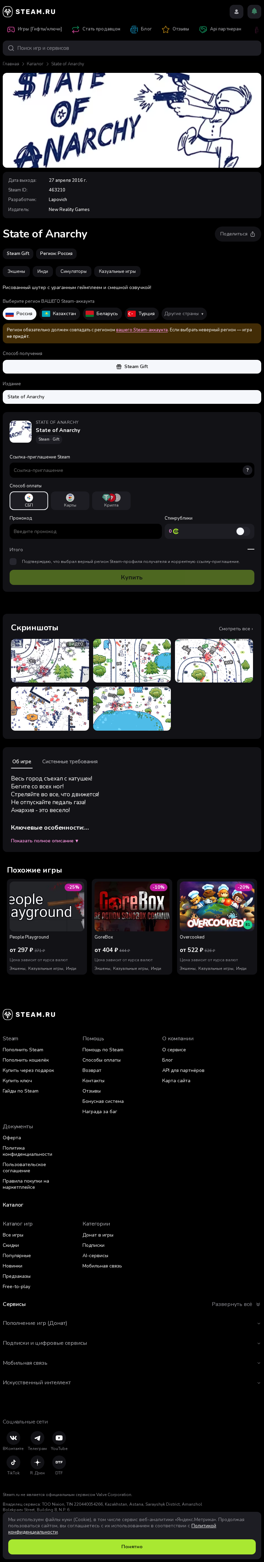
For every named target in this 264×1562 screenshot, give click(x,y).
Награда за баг (99, 1111)
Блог (167, 1060)
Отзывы (91, 1091)
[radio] (29, 500)
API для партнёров (183, 1070)
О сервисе (174, 1049)
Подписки (93, 1245)
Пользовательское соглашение (24, 1167)
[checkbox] (13, 561)
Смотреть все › (236, 629)
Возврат (91, 1070)
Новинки (12, 1266)
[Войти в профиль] (236, 12)
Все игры (13, 1235)
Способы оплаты (101, 1060)
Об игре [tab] (21, 761)
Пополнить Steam (23, 1049)
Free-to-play (16, 1286)
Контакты (93, 1080)
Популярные (17, 1255)
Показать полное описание (44, 841)
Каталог (35, 64)
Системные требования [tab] (70, 761)
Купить (132, 577)
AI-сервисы (95, 1255)
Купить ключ (17, 1080)
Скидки (11, 1245)
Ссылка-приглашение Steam (129, 463)
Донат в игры (97, 1235)
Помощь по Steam (102, 1049)
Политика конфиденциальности (27, 1151)
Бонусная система (103, 1101)
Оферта (12, 1137)
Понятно (132, 1546)
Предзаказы (17, 1276)
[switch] (243, 531)
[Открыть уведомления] (254, 12)
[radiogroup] (132, 500)
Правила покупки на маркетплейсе (26, 1184)
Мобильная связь (102, 1266)
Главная (11, 64)
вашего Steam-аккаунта (142, 330)
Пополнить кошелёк (26, 1060)
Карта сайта (176, 1080)
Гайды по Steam (20, 1091)
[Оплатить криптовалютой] (111, 500)
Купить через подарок (28, 1070)
